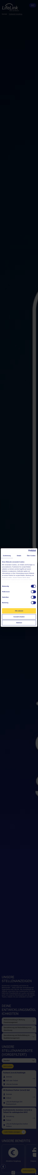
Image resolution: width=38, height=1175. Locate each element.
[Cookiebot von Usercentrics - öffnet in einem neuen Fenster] (28, 551)
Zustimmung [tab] (7, 555)
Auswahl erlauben (19, 616)
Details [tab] (19, 555)
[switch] (33, 591)
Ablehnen (19, 622)
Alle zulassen (19, 611)
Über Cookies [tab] (31, 555)
